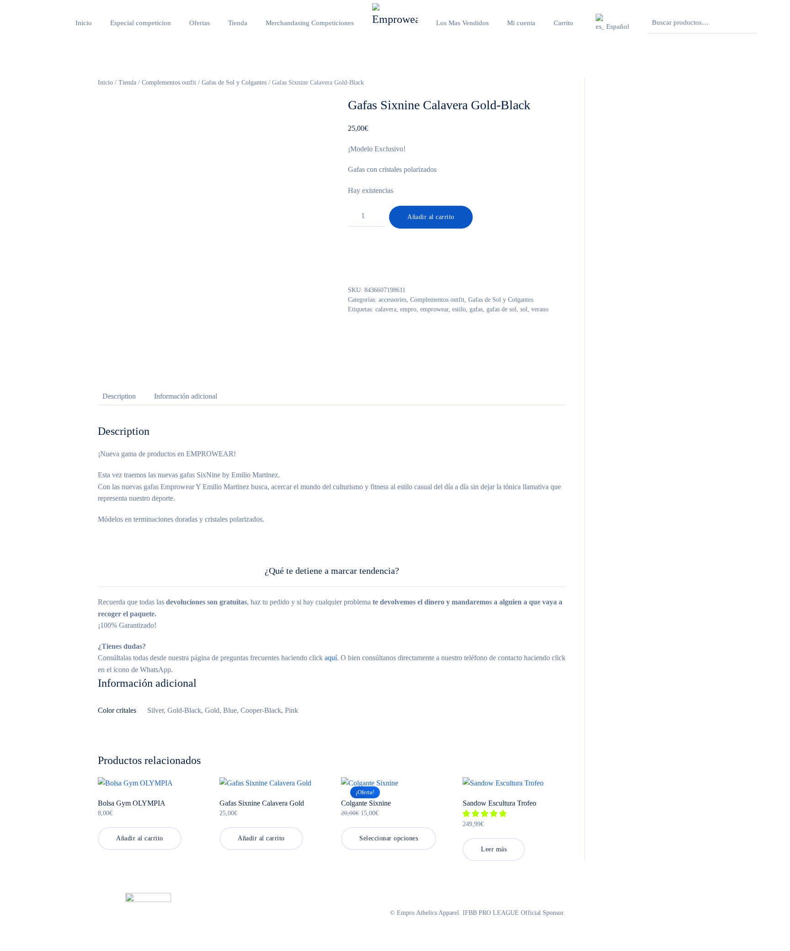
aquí (331, 658)
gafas (476, 309)
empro (408, 309)
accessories (392, 299)
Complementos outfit (169, 82)
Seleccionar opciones (388, 838)
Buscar (748, 22)
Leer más (494, 849)
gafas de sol (501, 309)
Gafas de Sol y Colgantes (234, 82)
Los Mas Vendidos (462, 23)
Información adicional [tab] (185, 396)
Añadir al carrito (430, 217)
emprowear (434, 309)
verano (540, 309)
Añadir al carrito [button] (139, 838)
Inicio (83, 23)
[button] (611, 23)
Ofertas (199, 23)
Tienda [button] (237, 23)
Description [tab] (119, 396)
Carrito (563, 23)
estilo (459, 309)
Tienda (127, 82)
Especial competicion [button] (140, 23)
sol (524, 309)
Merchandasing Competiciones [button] (310, 23)
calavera (385, 309)
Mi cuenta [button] (521, 23)
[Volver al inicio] (395, 23)
